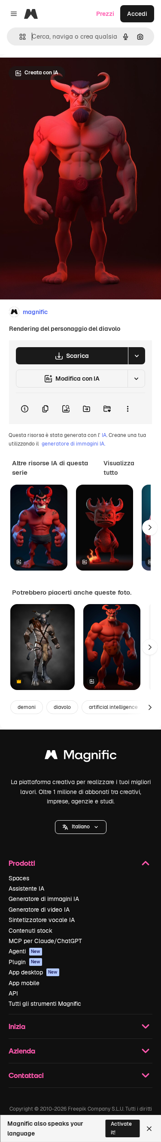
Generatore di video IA (39, 909)
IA (104, 435)
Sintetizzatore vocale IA (42, 920)
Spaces (19, 878)
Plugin (24, 962)
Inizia (17, 1026)
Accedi (137, 14)
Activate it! (121, 1128)
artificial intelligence (113, 707)
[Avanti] (150, 528)
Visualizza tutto (118, 467)
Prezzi (105, 14)
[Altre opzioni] (127, 408)
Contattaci (26, 1075)
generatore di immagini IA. (73, 443)
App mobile (24, 983)
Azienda (22, 1050)
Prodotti (22, 862)
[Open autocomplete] (19, 37)
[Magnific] (81, 756)
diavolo (62, 707)
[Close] (149, 1129)
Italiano (81, 826)
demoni (27, 707)
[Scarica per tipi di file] (136, 355)
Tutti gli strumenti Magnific (45, 1004)
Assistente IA (26, 888)
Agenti (24, 951)
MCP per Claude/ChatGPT (45, 941)
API (13, 993)
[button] (80, 827)
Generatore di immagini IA (44, 899)
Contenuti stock (30, 930)
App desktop (33, 972)
